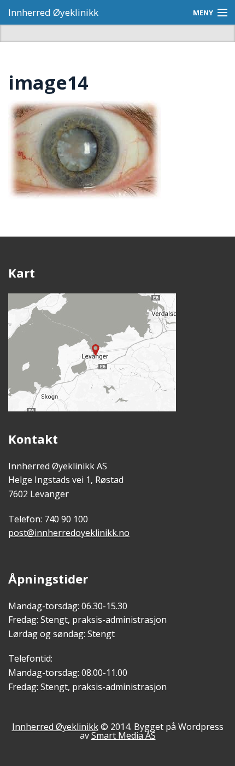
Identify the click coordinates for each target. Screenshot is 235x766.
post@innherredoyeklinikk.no (69, 533)
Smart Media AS (123, 735)
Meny (203, 12)
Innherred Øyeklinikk (53, 12)
